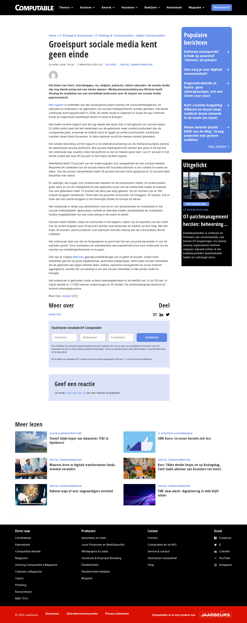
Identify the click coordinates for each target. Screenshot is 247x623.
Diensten (55, 314)
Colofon (153, 538)
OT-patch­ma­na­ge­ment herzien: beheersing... (205, 220)
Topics (19, 578)
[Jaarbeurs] (214, 614)
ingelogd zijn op (76, 393)
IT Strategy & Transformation (114, 35)
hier (125, 359)
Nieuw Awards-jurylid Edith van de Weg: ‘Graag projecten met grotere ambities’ (203, 133)
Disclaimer (52, 613)
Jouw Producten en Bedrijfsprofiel (103, 544)
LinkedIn (224, 551)
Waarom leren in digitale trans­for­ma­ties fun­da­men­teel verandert (83, 466)
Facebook (225, 538)
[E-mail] (155, 314)
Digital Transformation (150, 35)
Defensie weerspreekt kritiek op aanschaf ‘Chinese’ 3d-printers (201, 56)
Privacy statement (117, 613)
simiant (67, 296)
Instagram (225, 564)
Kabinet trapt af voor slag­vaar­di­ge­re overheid (81, 491)
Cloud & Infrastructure (66, 433)
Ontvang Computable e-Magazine (36, 564)
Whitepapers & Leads (94, 551)
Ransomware (23, 591)
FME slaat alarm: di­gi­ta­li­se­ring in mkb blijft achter (188, 493)
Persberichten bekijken (95, 571)
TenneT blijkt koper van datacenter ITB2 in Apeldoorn (79, 440)
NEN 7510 (21, 598)
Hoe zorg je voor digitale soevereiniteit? (203, 71)
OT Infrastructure (195, 209)
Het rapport (56, 104)
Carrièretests (23, 538)
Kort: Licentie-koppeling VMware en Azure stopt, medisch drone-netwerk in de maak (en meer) (203, 111)
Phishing (20, 585)
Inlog (151, 564)
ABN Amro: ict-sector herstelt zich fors (184, 438)
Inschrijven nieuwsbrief (162, 558)
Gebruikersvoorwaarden (82, 613)
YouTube (224, 558)
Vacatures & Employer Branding (101, 558)
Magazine (21, 558)
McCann (78, 257)
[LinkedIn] (161, 314)
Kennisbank (22, 544)
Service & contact (159, 551)
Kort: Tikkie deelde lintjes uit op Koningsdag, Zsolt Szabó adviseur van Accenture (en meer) (189, 466)
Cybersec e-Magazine (28, 571)
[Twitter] (168, 314)
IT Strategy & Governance (76, 35)
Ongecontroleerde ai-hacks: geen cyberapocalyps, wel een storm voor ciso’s (203, 89)
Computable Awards (28, 551)
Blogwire (86, 578)
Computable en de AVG (162, 544)
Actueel (111, 64)
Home (52, 35)
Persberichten (90, 564)
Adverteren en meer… (94, 538)
